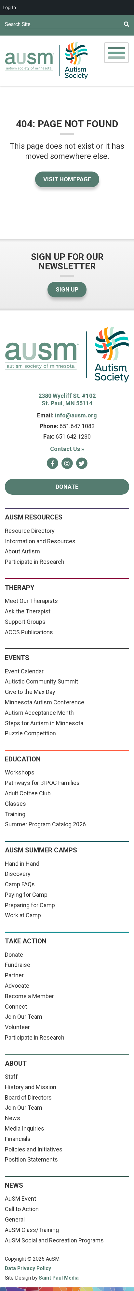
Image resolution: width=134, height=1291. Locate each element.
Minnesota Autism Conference (44, 702)
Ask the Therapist (27, 611)
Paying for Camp (26, 894)
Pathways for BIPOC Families (42, 782)
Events (17, 658)
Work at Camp (23, 915)
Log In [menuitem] (9, 7)
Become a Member (29, 996)
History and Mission (30, 1087)
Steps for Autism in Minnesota (44, 723)
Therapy (19, 588)
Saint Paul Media (59, 1278)
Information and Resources (40, 541)
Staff (11, 1076)
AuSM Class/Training (32, 1229)
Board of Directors (28, 1097)
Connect (16, 1006)
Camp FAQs (20, 884)
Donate (67, 486)
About (16, 1063)
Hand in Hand (22, 863)
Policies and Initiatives (33, 1149)
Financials (18, 1138)
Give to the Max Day (30, 691)
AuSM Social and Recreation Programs (54, 1240)
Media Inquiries (24, 1128)
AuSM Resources (33, 517)
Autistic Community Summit (41, 681)
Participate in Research (34, 561)
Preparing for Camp (30, 905)
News (12, 1118)
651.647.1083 (77, 426)
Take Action (26, 941)
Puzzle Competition (30, 733)
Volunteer (17, 1027)
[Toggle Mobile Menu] (116, 52)
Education (23, 759)
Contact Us (67, 448)
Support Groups (25, 621)
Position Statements (31, 1159)
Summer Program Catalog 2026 (45, 824)
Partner (14, 975)
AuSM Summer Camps (41, 850)
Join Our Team (23, 1016)
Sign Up (67, 289)
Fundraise (17, 964)
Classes (15, 803)
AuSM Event (20, 1198)
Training (15, 814)
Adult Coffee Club (28, 793)
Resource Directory (30, 530)
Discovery (18, 873)
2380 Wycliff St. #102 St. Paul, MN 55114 (67, 399)
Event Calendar (24, 671)
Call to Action (22, 1209)
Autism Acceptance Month (39, 712)
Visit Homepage (67, 179)
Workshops (19, 772)
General (15, 1219)
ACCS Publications (29, 632)
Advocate (17, 985)
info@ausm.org (76, 415)
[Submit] (113, 24)
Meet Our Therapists (31, 600)
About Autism (22, 551)
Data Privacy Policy (28, 1268)
